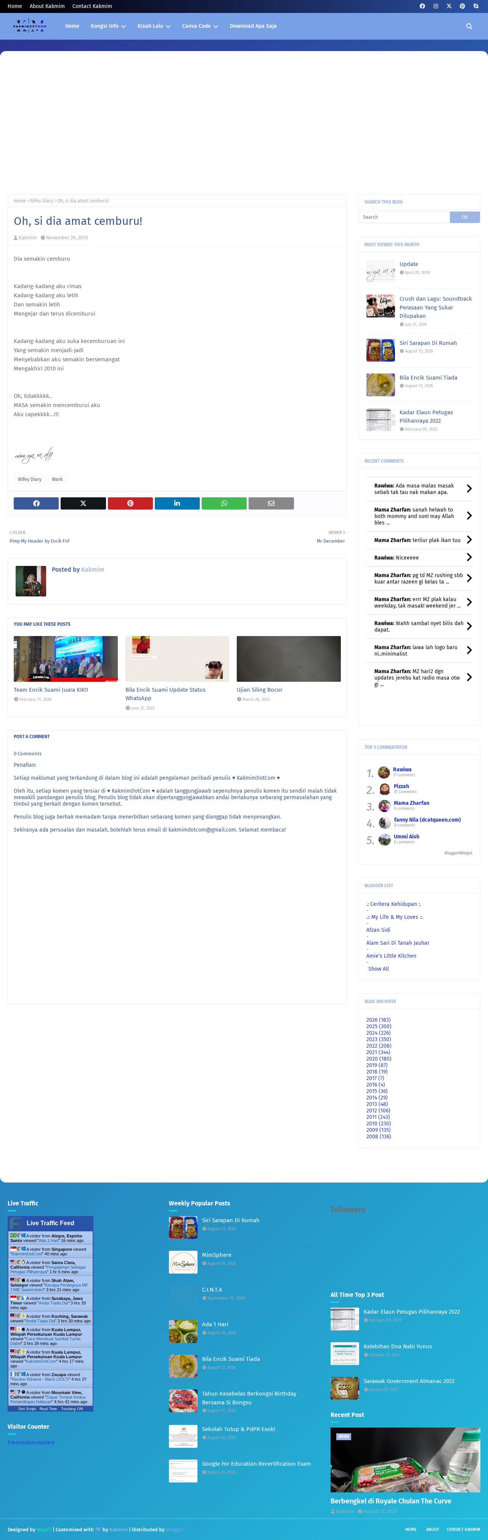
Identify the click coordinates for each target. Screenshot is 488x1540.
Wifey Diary (41, 201)
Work (57, 479)
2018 (377, 1072)
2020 (379, 1059)
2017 (375, 1078)
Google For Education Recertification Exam (256, 1463)
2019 (377, 1065)
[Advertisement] (244, 129)
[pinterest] (462, 6)
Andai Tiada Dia (53, 1303)
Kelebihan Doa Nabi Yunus (398, 1346)
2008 (378, 1136)
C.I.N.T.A (212, 1289)
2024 (378, 1033)
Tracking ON (72, 1409)
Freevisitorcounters (31, 1442)
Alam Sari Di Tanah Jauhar (397, 943)
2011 (378, 1117)
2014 (377, 1098)
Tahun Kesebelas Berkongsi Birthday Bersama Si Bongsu (249, 1398)
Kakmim (28, 237)
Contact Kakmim (92, 6)
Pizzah (401, 786)
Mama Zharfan (411, 803)
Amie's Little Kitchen (391, 956)
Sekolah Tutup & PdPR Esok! (238, 1429)
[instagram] (435, 6)
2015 (377, 1091)
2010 (378, 1123)
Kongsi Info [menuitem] (105, 26)
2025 (379, 1026)
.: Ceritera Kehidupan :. (393, 904)
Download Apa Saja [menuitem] (253, 26)
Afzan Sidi (378, 930)
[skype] (475, 6)
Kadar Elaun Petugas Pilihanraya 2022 (426, 417)
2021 (378, 1052)
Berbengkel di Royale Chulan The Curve (391, 1501)
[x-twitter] (449, 6)
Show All (378, 969)
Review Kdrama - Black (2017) (40, 1379)
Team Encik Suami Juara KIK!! (51, 689)
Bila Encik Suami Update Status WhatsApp (165, 694)
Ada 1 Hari (48, 1240)
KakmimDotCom (27, 1254)
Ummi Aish (406, 836)
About (432, 1529)
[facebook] (422, 6)
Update (409, 264)
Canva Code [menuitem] (196, 26)
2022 (379, 1046)
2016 (375, 1085)
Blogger (174, 1529)
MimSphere (216, 1255)
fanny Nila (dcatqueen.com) (427, 820)
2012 (378, 1110)
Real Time (48, 1409)
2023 (378, 1039)
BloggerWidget (458, 853)
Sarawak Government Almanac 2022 (409, 1381)
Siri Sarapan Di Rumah (428, 343)
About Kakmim (47, 6)
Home (15, 6)
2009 (378, 1130)
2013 (377, 1104)
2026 (378, 1020)
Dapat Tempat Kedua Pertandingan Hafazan (47, 1399)
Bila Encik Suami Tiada (429, 377)
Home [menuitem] (72, 26)
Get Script (27, 1409)
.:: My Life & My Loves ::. (394, 917)
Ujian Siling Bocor (260, 689)
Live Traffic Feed (50, 1223)
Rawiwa (402, 769)
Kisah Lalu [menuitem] (150, 26)
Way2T (44, 1529)
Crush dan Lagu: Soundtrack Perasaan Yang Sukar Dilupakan (436, 307)
